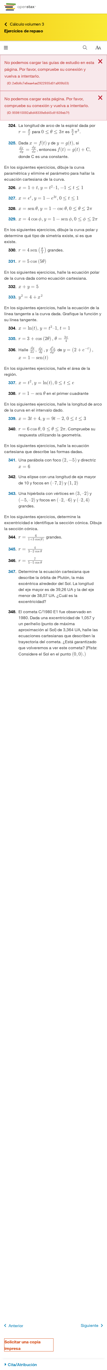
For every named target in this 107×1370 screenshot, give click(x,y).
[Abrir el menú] (6, 48)
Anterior (16, 1325)
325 (11, 142)
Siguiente (89, 1325)
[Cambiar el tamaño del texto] (98, 48)
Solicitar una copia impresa (22, 1345)
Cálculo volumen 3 (27, 23)
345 (11, 548)
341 (11, 459)
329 (11, 218)
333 (11, 296)
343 (11, 493)
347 (11, 571)
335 (11, 338)
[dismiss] (100, 62)
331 (11, 261)
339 (11, 418)
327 (11, 197)
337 (11, 382)
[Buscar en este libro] (85, 48)
